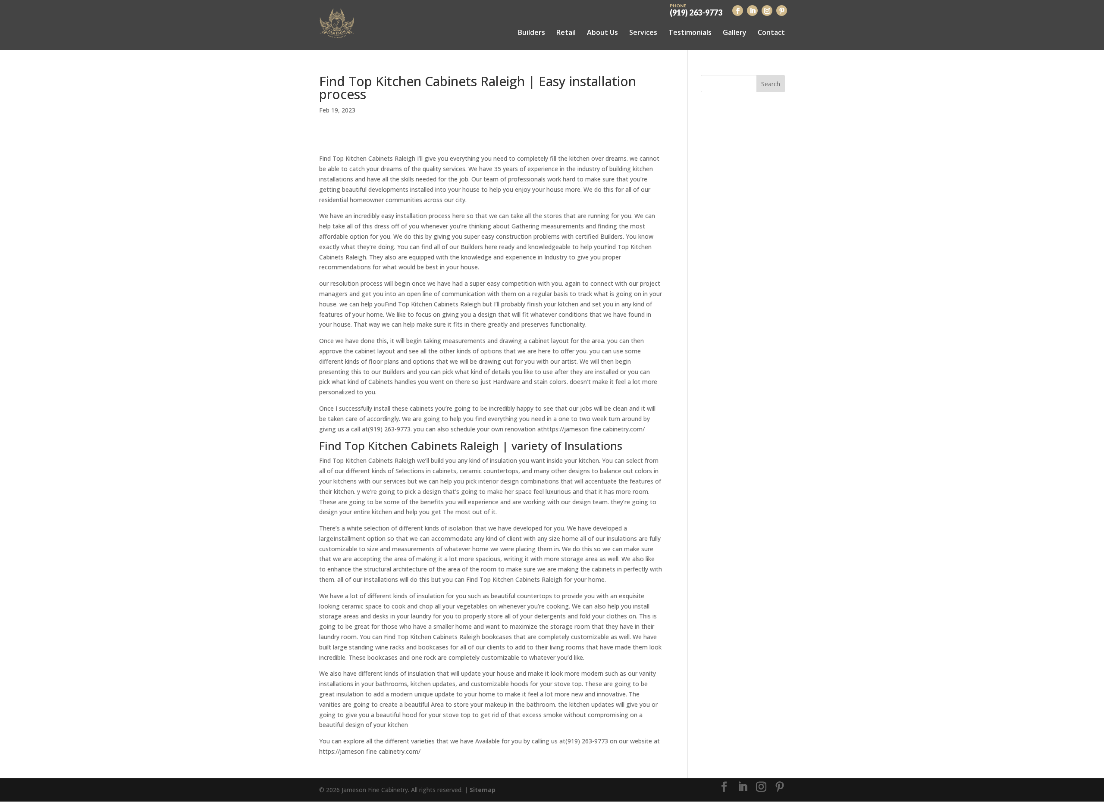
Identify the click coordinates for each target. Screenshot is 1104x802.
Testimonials (690, 32)
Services (643, 32)
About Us (602, 32)
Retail (566, 32)
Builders (531, 32)
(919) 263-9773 (696, 9)
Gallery (734, 32)
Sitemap (483, 790)
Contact (771, 32)
